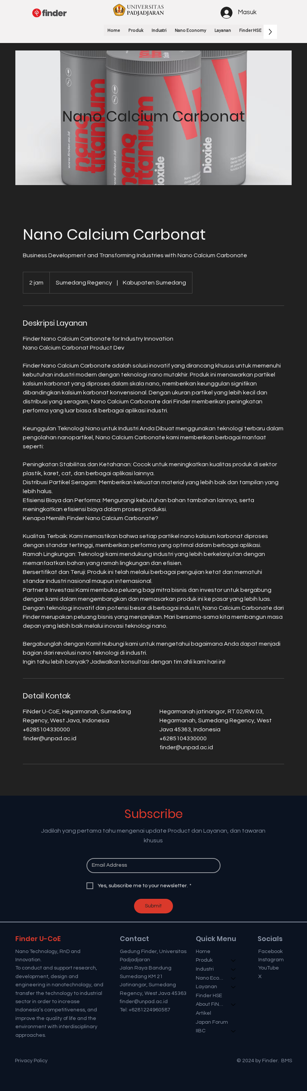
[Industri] (233, 969)
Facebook (270, 951)
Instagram (271, 959)
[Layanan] (233, 987)
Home (203, 951)
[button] (136, 30)
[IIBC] (233, 1031)
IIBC (201, 1030)
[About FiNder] (233, 1004)
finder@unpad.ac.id (144, 1001)
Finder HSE (209, 995)
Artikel (203, 1013)
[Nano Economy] (233, 978)
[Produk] (233, 960)
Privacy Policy (31, 1060)
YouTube (268, 968)
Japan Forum (212, 1022)
